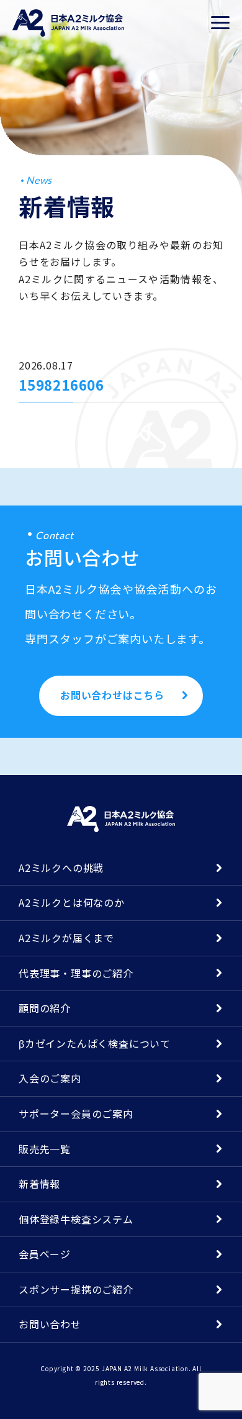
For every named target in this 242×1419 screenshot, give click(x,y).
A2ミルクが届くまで (66, 937)
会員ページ (45, 1253)
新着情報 (39, 1183)
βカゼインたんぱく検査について (95, 1043)
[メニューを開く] (220, 23)
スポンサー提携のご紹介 (76, 1289)
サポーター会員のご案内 (76, 1113)
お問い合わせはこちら (112, 694)
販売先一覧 (45, 1148)
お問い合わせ (50, 1324)
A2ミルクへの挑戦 (61, 867)
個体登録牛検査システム (76, 1219)
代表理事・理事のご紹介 (76, 973)
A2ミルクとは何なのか (72, 902)
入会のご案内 (50, 1078)
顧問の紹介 (45, 1007)
